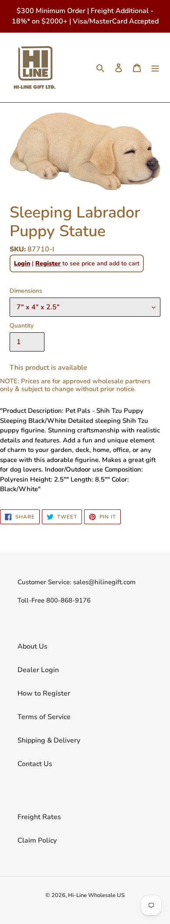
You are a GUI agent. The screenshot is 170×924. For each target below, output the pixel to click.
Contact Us (34, 764)
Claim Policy (37, 840)
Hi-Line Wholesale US (96, 895)
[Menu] (155, 67)
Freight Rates (39, 817)
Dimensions (26, 291)
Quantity (22, 325)
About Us (32, 646)
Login (22, 263)
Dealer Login (38, 670)
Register (48, 263)
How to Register (43, 693)
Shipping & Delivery (48, 740)
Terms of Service (44, 717)
